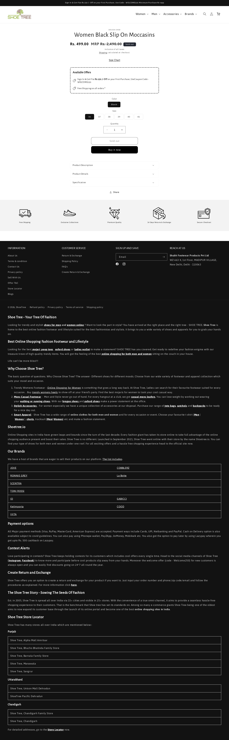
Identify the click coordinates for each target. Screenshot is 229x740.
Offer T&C (13, 283)
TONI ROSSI (17, 491)
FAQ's (65, 266)
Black (115, 105)
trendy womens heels (45, 392)
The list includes (112, 459)
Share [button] (116, 192)
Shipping (103, 52)
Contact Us (13, 266)
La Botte (122, 475)
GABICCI (122, 498)
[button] (142, 14)
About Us (12, 255)
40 (130, 117)
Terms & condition (17, 261)
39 (121, 117)
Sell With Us (14, 277)
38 (111, 117)
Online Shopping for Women (64, 387)
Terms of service (74, 307)
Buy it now (114, 149)
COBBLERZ (123, 467)
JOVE (13, 467)
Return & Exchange (72, 255)
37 (101, 117)
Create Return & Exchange (76, 272)
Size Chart (114, 60)
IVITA (13, 514)
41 (140, 117)
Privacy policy (15, 272)
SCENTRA (15, 483)
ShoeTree (21, 307)
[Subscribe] (163, 257)
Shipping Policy (70, 261)
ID (11, 498)
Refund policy (37, 307)
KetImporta (17, 506)
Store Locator (15, 288)
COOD (120, 506)
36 (91, 117)
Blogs (11, 294)
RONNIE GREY (18, 475)
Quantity (114, 124)
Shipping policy (95, 307)
